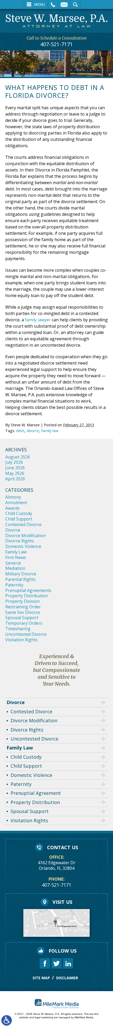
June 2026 (15, 468)
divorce (33, 430)
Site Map (41, 977)
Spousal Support (21, 617)
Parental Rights (20, 579)
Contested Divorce (23, 524)
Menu (39, 4)
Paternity (14, 585)
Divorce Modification (25, 535)
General (13, 563)
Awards (12, 508)
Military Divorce (20, 574)
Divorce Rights (19, 541)
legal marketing (44, 1017)
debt (20, 430)
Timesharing (17, 629)
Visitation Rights (21, 640)
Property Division (22, 601)
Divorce (12, 530)
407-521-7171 (56, 44)
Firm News (15, 557)
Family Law (16, 552)
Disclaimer (67, 977)
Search (75, 4)
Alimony (13, 497)
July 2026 (14, 462)
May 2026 (14, 473)
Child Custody (18, 513)
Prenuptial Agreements (28, 590)
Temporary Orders (23, 623)
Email (64, 4)
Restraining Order (23, 607)
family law (49, 430)
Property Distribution (26, 596)
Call (53, 4)
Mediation (15, 568)
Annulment (16, 502)
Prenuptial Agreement (36, 793)
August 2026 (17, 457)
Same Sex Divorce (22, 612)
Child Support (18, 519)
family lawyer (38, 320)
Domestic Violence (23, 546)
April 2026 (15, 479)
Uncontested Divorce (26, 634)
